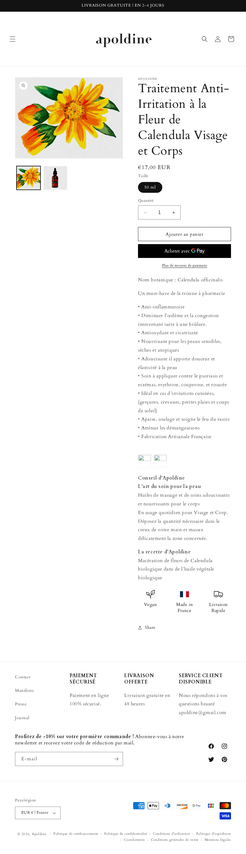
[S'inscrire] (116, 759)
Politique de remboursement (75, 833)
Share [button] (150, 627)
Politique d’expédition (213, 833)
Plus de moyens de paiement (184, 265)
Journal (22, 718)
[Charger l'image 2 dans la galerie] (56, 178)
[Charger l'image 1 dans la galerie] (28, 178)
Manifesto (24, 690)
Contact (22, 677)
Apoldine (39, 834)
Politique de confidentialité (125, 833)
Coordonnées (134, 839)
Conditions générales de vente (175, 839)
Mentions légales (218, 839)
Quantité (146, 200)
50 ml (150, 187)
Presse (21, 704)
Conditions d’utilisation (171, 833)
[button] (12, 39)
